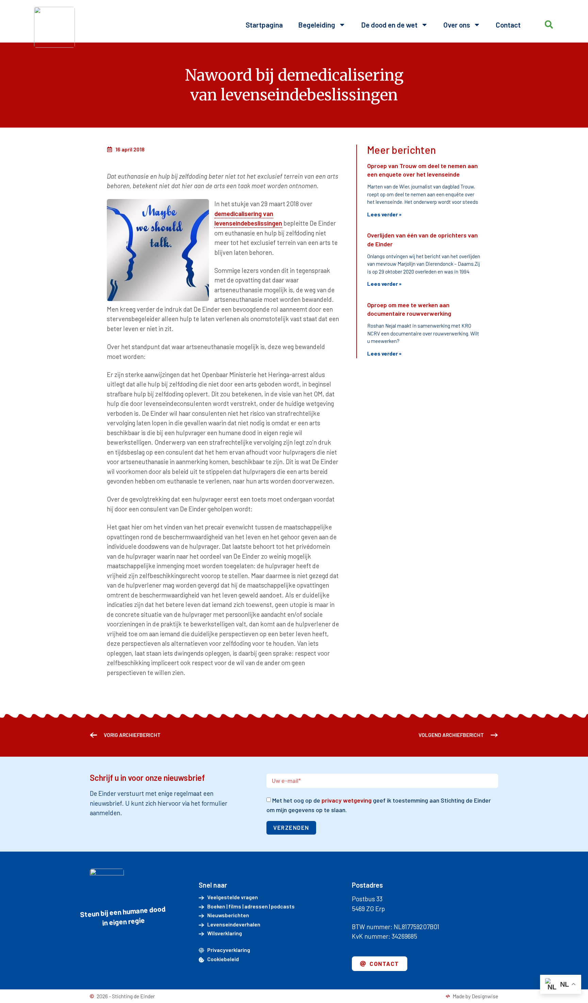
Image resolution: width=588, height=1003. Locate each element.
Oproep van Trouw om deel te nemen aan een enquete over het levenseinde (422, 170)
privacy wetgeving (347, 800)
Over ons (456, 24)
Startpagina (264, 24)
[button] (549, 25)
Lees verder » (384, 214)
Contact (508, 24)
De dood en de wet (389, 24)
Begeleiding (316, 24)
